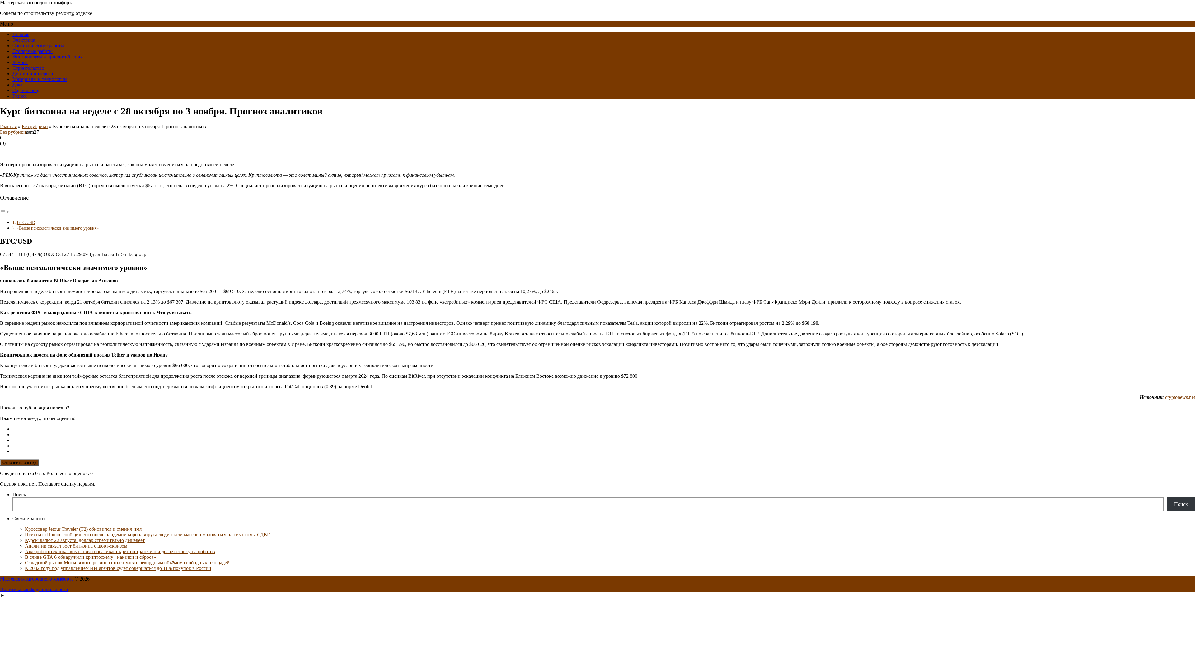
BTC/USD (26, 222)
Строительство (28, 68)
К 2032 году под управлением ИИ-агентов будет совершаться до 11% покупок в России (118, 568)
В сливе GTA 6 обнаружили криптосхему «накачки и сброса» (90, 557)
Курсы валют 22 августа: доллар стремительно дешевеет (85, 540)
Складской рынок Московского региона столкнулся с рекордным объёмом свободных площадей (127, 562)
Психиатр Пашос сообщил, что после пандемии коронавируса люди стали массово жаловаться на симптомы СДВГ (147, 534)
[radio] (603, 429)
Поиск (19, 494)
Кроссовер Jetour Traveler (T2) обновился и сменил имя (83, 529)
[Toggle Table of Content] (4, 211)
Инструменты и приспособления (47, 56)
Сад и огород (26, 90)
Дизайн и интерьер (32, 73)
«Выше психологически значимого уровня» (58, 228)
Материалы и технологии (39, 79)
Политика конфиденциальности (34, 589)
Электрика (23, 40)
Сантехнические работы (38, 45)
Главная (20, 34)
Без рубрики (35, 126)
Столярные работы (32, 51)
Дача (17, 84)
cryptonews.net (1180, 397)
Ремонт (20, 62)
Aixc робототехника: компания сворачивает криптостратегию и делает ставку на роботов (120, 551)
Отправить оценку (19, 462)
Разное (19, 96)
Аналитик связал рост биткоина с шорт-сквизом (76, 545)
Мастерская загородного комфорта (36, 2)
